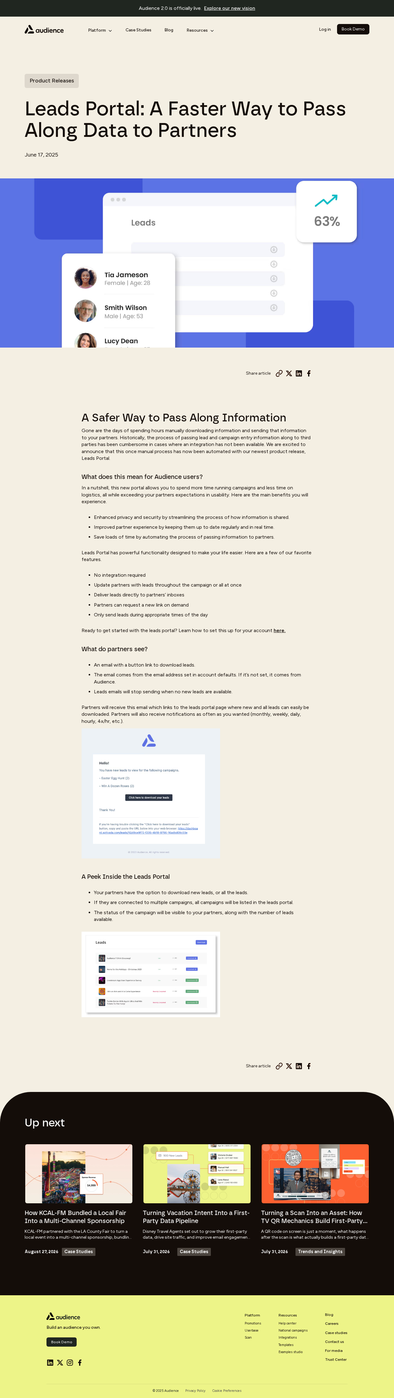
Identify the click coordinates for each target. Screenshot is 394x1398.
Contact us (334, 1342)
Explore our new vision (229, 8)
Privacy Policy (195, 1391)
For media (334, 1350)
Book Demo (353, 29)
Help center (287, 1323)
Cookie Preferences (226, 1391)
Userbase (252, 1330)
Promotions (253, 1323)
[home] (51, 29)
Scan (248, 1338)
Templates (286, 1345)
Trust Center (336, 1359)
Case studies (336, 1333)
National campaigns (293, 1330)
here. (280, 630)
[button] (100, 29)
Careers (332, 1323)
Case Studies (138, 30)
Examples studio (291, 1352)
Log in (325, 29)
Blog (168, 30)
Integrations (288, 1338)
